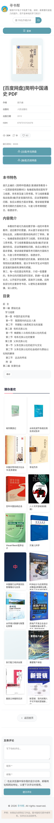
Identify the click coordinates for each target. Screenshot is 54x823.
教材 (8, 374)
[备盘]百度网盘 (28, 160)
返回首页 (28, 717)
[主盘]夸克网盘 (28, 151)
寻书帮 (15, 5)
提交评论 (27, 792)
